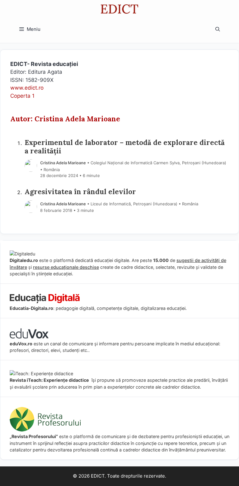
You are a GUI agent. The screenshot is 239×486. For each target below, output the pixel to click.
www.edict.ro (27, 88)
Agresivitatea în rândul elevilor (80, 191)
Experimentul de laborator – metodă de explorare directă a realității (125, 146)
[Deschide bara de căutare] (218, 29)
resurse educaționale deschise (66, 267)
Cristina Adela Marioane (63, 162)
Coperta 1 (22, 96)
